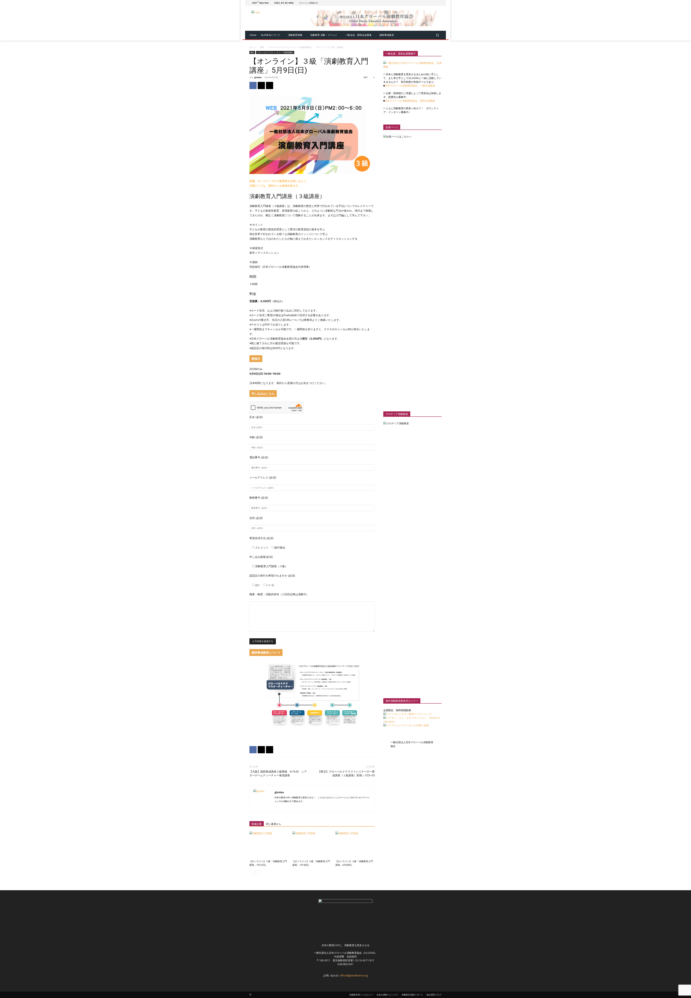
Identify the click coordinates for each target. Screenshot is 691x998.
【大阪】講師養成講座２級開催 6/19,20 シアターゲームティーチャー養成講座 (278, 773)
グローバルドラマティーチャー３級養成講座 (289, 47)
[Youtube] (439, 3)
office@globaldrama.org (354, 975)
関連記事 (257, 824)
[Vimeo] (435, 3)
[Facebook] (422, 3)
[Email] (269, 85)
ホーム (252, 47)
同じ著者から (273, 824)
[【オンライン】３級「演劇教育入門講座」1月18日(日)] (312, 844)
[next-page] (257, 872)
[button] (437, 35)
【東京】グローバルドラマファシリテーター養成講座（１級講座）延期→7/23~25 (346, 773)
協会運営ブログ (434, 994)
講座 (262, 47)
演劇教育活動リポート (412, 994)
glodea (258, 77)
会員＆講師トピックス (387, 994)
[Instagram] (426, 3)
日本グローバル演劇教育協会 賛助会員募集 (410, 100)
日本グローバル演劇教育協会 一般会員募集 (410, 85)
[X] (431, 3)
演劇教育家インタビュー (361, 994)
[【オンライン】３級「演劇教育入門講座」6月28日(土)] (355, 844)
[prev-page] (251, 872)
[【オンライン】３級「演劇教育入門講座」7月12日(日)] (269, 844)
